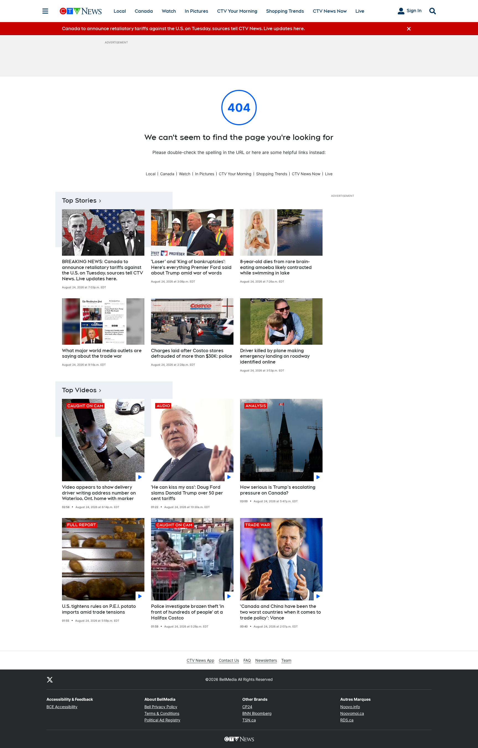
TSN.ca (249, 720)
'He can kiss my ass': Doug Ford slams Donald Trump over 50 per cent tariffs (187, 493)
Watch (169, 11)
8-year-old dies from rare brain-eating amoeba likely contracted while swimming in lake (276, 267)
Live (359, 11)
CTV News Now (330, 11)
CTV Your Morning (237, 11)
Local (120, 11)
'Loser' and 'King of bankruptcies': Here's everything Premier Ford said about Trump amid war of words (191, 267)
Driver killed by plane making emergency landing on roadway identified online (275, 356)
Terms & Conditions (161, 713)
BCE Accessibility (61, 706)
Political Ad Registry (162, 720)
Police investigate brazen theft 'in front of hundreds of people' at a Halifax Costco (187, 612)
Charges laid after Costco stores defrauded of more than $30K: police (191, 353)
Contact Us (229, 660)
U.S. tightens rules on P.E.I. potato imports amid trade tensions (99, 609)
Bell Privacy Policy (160, 706)
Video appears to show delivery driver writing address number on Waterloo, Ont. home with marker (99, 493)
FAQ (247, 660)
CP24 (247, 706)
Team (286, 660)
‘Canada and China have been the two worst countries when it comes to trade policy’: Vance (280, 612)
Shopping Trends (285, 11)
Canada (144, 11)
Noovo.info (350, 706)
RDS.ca (347, 720)
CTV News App (200, 660)
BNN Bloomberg (257, 713)
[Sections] (45, 11)
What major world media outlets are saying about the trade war (102, 353)
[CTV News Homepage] (81, 11)
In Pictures (196, 11)
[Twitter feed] (49, 679)
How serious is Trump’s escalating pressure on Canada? (277, 490)
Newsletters (266, 660)
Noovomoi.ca (352, 713)
